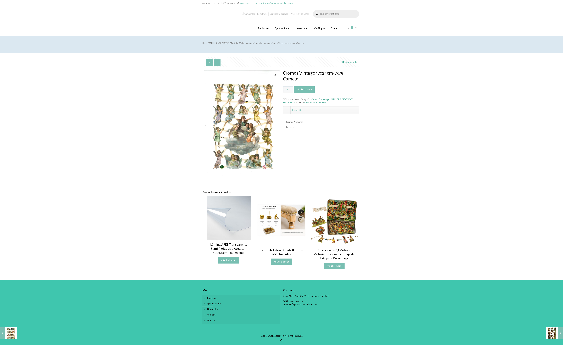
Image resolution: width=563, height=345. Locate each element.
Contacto (211, 320)
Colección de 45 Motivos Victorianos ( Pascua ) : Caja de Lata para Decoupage (334, 254)
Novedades (212, 309)
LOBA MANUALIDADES (315, 102)
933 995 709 (245, 3)
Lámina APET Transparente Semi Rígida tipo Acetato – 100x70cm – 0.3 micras (228, 249)
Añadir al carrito (304, 89)
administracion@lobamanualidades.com (274, 3)
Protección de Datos (299, 14)
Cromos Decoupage (261, 43)
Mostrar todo (351, 62)
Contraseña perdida (279, 14)
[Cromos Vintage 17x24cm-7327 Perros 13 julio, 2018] (8, 333)
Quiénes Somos (214, 303)
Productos (211, 298)
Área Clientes (249, 14)
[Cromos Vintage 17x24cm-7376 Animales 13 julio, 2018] (554, 333)
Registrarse (262, 14)
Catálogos (211, 315)
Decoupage (247, 43)
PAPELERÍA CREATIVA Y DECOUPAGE (225, 43)
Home (205, 43)
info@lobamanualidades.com (304, 304)
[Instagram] (281, 340)
